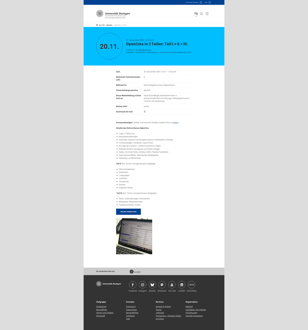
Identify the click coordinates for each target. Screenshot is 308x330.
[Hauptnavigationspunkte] (207, 13)
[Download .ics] (145, 111)
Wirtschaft (100, 315)
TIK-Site (97, 25)
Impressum (131, 306)
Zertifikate (130, 315)
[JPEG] (134, 236)
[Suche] (201, 13)
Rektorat (189, 306)
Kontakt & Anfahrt (163, 306)
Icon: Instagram (142, 284)
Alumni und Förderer (104, 312)
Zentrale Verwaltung (194, 315)
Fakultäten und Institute (196, 309)
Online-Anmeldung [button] (128, 212)
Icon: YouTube (172, 284)
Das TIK (102, 25)
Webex (176, 122)
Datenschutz (131, 309)
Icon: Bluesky (152, 284)
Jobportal (160, 312)
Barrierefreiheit (132, 312)
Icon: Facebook (132, 284)
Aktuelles (109, 25)
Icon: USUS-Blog (191, 284)
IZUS (205, 2)
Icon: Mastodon (162, 284)
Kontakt (137, 271)
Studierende (101, 306)
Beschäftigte (101, 309)
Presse (158, 309)
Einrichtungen (191, 312)
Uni (191, 2)
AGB (128, 318)
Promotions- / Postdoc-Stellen (168, 315)
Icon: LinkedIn (181, 284)
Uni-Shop (160, 318)
